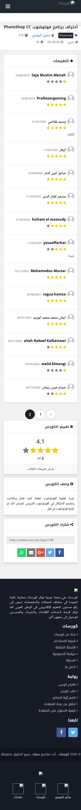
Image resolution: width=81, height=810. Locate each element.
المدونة (71, 660)
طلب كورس (68, 691)
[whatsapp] (21, 552)
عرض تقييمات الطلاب (40, 469)
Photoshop (65, 35)
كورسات (64, 754)
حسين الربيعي (41, 35)
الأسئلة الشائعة (65, 647)
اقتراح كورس (67, 685)
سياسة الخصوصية (64, 654)
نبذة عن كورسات (65, 634)
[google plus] (40, 552)
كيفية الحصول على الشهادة (57, 711)
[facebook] (59, 552)
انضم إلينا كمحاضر (64, 698)
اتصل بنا (70, 667)
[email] (31, 552)
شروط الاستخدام (65, 641)
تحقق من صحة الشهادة (60, 704)
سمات (36, 754)
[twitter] (50, 552)
